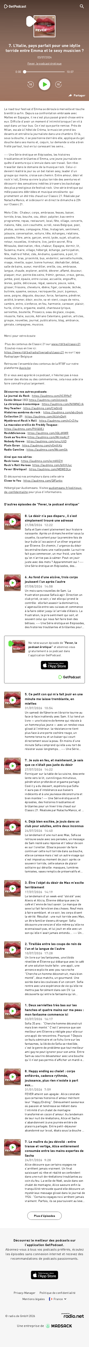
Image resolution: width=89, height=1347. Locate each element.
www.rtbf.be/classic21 (66, 344)
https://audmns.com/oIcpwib (48, 400)
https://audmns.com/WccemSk (47, 449)
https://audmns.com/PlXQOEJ (24, 429)
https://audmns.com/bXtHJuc (52, 465)
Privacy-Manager (24, 1293)
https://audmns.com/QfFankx (43, 480)
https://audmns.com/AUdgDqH (45, 416)
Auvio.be (25, 368)
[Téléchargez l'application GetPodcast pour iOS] (54, 665)
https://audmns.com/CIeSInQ (42, 408)
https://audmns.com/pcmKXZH (42, 461)
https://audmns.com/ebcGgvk (63, 412)
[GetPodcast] (15, 6)
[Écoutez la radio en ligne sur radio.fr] (72, 1315)
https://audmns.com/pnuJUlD (47, 441)
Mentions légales (33, 1299)
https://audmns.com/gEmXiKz (42, 445)
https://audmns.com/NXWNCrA (63, 404)
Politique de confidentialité (57, 1293)
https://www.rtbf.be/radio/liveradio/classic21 (34, 352)
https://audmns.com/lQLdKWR (48, 433)
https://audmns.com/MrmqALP (48, 437)
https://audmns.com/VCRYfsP (52, 396)
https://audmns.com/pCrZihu (58, 420)
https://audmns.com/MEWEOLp (50, 469)
